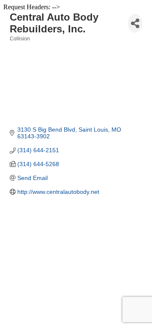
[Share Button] (135, 23)
